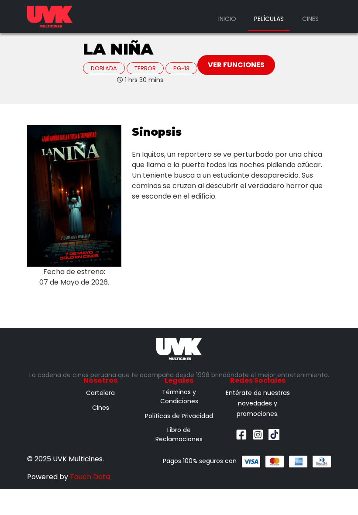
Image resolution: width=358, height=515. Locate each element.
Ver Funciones (236, 65)
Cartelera (100, 392)
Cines (310, 18)
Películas (269, 18)
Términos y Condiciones (179, 396)
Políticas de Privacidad (179, 416)
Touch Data (90, 477)
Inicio (227, 18)
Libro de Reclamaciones (179, 434)
